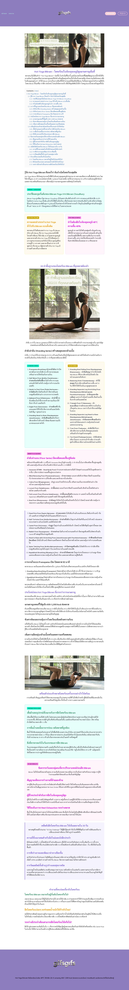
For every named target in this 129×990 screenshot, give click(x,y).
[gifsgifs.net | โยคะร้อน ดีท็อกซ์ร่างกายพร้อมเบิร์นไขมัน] (64, 13)
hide (36, 91)
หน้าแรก (4, 13)
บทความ (11, 13)
